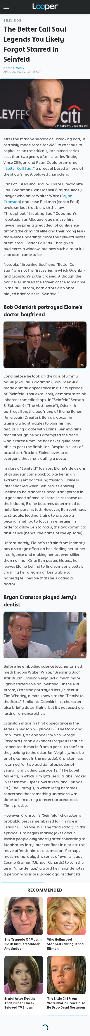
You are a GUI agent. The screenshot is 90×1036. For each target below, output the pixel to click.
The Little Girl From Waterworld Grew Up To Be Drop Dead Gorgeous (66, 1003)
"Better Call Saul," (19, 168)
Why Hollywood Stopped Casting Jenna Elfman (65, 944)
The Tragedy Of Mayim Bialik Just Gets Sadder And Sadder (23, 944)
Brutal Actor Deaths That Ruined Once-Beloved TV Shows (19, 1003)
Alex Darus (16, 68)
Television (12, 20)
